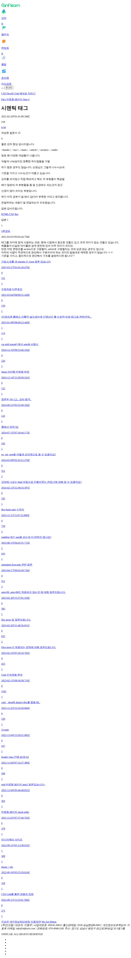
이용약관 (36, 921)
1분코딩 (5, 231)
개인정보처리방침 (20, 921)
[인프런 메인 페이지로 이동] (65, 5)
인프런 (5, 921)
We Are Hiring (49, 921)
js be (3, 127)
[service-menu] (2, 88)
